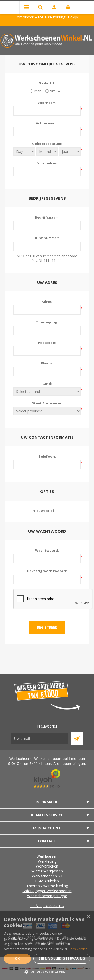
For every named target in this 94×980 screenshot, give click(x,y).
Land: (47, 383)
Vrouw (55, 91)
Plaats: (47, 363)
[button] (47, 971)
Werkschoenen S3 (47, 876)
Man (38, 91)
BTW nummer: (47, 238)
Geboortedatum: (47, 143)
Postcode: (47, 342)
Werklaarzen (47, 856)
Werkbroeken (47, 866)
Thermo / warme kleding (47, 885)
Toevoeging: (47, 322)
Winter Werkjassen (47, 871)
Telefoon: (47, 456)
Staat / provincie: (47, 403)
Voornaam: (47, 102)
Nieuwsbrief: (44, 510)
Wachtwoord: (47, 550)
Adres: (47, 301)
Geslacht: (47, 83)
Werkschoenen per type (47, 895)
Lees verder (78, 949)
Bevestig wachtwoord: (47, 571)
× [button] (88, 917)
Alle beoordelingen (69, 763)
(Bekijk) (73, 16)
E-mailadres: (47, 163)
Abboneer (77, 738)
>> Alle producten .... (47, 905)
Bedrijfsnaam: (47, 217)
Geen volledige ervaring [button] (61, 958)
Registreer (47, 627)
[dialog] (47, 945)
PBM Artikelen (47, 880)
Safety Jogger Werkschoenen (47, 890)
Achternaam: (47, 123)
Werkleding (47, 861)
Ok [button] (17, 958)
